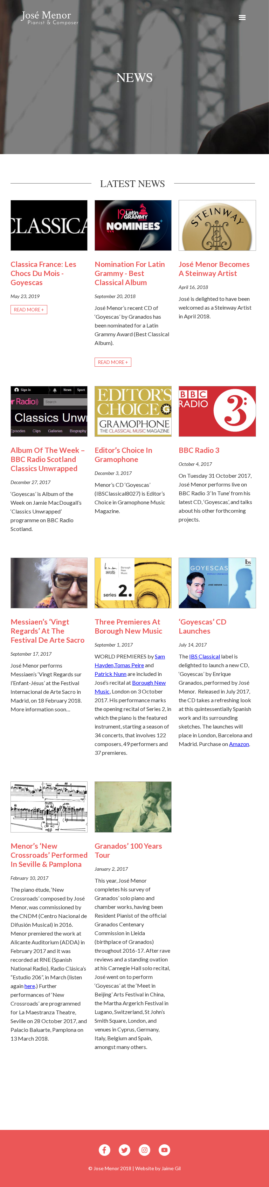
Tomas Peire (129, 665)
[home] (47, 17)
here (30, 985)
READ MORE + (29, 309)
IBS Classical (204, 656)
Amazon (239, 743)
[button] (242, 18)
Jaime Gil (171, 1168)
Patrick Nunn (110, 673)
